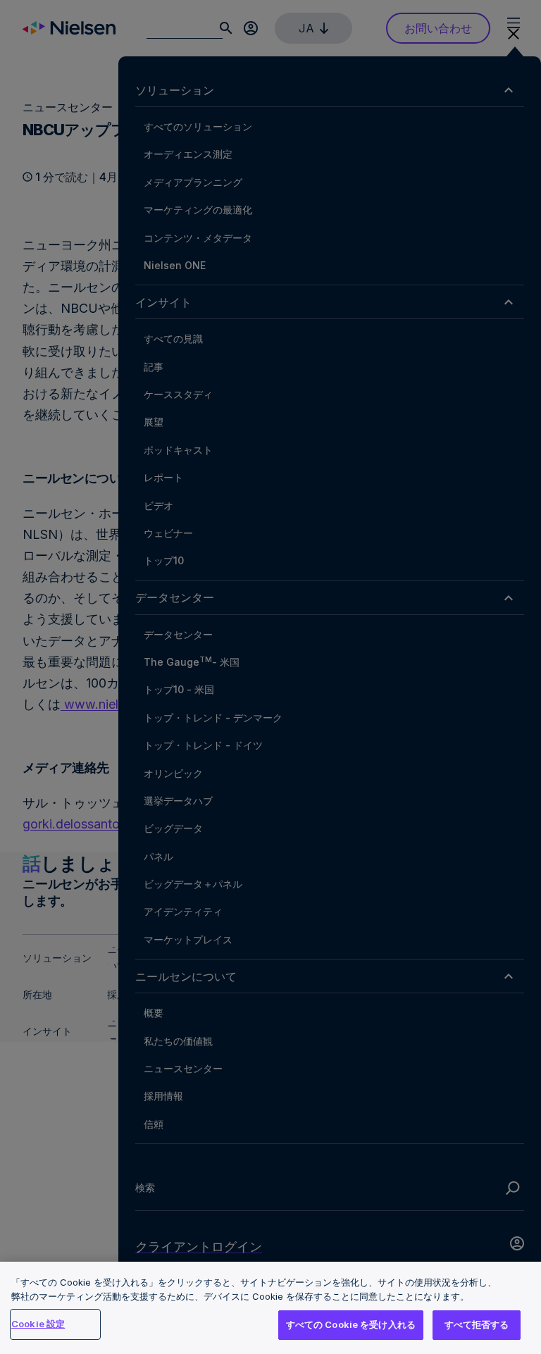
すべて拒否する (476, 1324)
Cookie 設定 (38, 1323)
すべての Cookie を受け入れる (351, 1324)
